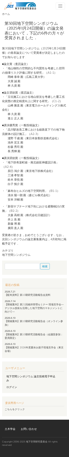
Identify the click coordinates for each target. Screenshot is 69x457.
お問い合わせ (29, 429)
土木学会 (10, 429)
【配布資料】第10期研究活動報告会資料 (27, 294)
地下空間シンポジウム (16, 254)
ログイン (11, 387)
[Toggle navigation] (60, 6)
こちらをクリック (15, 409)
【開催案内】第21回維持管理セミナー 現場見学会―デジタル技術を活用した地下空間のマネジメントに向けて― (34, 308)
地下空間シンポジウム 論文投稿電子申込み (30, 378)
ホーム (6, 14)
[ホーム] (20, 6)
